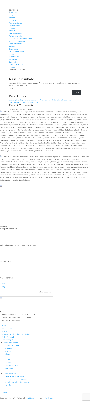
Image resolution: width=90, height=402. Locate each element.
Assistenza (13, 59)
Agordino (8, 351)
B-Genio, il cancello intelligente (20, 39)
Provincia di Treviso (10, 374)
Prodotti (12, 28)
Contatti (12, 67)
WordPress (49, 398)
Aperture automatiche (17, 41)
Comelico (8, 362)
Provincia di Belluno (10, 343)
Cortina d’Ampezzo (11, 365)
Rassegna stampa (15, 23)
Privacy (4, 331)
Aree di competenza (9, 340)
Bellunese (8, 348)
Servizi (11, 54)
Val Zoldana (9, 368)
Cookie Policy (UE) (8, 337)
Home (11, 15)
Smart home (13, 49)
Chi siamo (12, 20)
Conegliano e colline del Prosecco (17, 382)
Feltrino (7, 354)
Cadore (7, 360)
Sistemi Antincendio (16, 52)
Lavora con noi (14, 26)
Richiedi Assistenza (16, 65)
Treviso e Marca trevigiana (14, 376)
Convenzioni (13, 62)
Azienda (12, 18)
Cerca (11, 88)
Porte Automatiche (16, 44)
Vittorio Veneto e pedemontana (16, 379)
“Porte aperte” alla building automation (23, 102)
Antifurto (12, 31)
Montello (8, 385)
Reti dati (12, 46)
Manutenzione (14, 57)
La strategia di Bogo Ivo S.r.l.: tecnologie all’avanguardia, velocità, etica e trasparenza (40, 100)
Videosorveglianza (15, 33)
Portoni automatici (15, 36)
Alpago (7, 357)
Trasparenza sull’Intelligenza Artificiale (16, 334)
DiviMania (30, 398)
